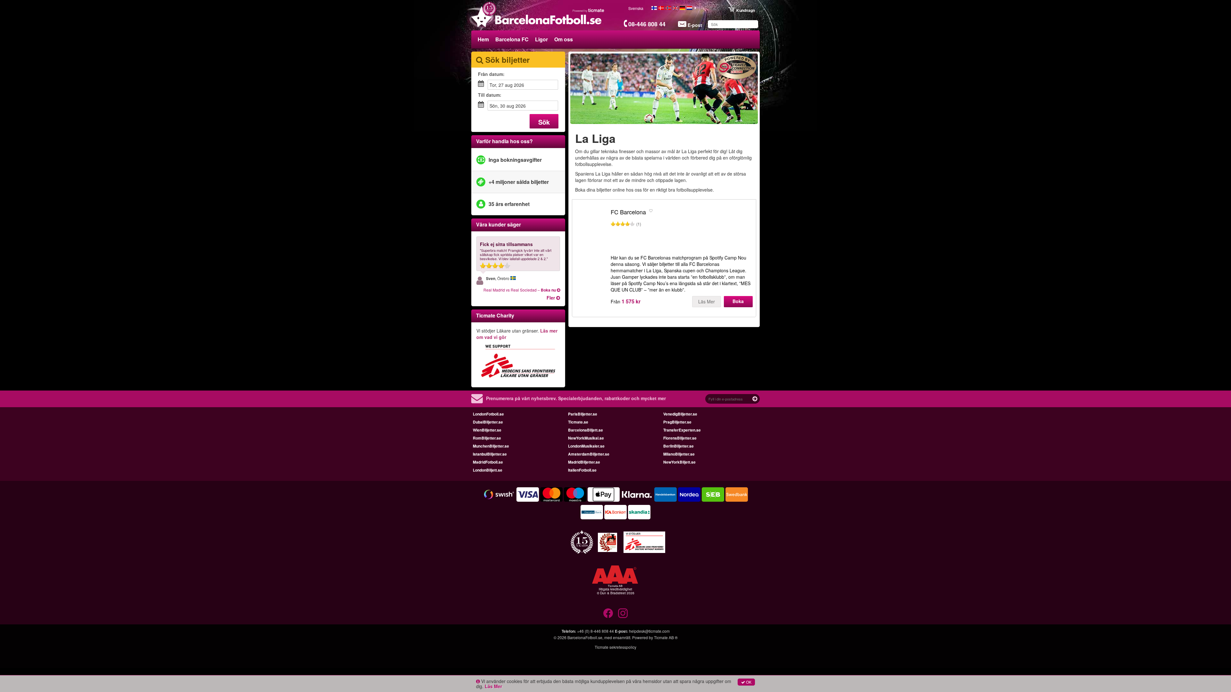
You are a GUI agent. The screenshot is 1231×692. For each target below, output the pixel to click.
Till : (489, 95)
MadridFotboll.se (488, 462)
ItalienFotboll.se (582, 470)
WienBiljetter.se (487, 430)
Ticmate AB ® (666, 637)
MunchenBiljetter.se (491, 446)
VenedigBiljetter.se (680, 414)
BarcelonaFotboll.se (584, 637)
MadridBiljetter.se (584, 462)
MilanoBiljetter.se (679, 454)
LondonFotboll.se (488, 414)
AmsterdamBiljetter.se (588, 454)
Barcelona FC (512, 39)
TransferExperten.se (682, 430)
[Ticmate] (589, 10)
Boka (738, 301)
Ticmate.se (578, 422)
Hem (483, 39)
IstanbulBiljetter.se (490, 454)
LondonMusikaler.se (586, 446)
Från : (491, 74)
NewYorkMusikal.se (586, 438)
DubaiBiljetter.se (488, 422)
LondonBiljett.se (487, 470)
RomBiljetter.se (487, 438)
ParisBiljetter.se (582, 414)
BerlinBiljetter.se (678, 446)
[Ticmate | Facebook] (608, 613)
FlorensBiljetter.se (680, 438)
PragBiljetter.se (677, 422)
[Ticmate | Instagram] (623, 613)
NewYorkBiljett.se (679, 462)
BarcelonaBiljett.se (585, 430)
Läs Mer (706, 301)
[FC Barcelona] (591, 230)
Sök (544, 122)
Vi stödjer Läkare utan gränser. (516, 333)
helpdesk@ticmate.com (649, 631)
